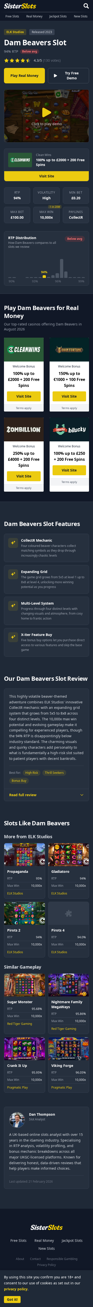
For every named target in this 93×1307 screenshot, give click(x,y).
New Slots (81, 16)
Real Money (34, 16)
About (20, 1259)
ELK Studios (15, 32)
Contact (35, 1259)
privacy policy (16, 1289)
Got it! (12, 1299)
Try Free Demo (72, 75)
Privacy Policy (46, 1265)
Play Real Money (24, 75)
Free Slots (12, 16)
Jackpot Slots (58, 16)
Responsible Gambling (62, 1259)
